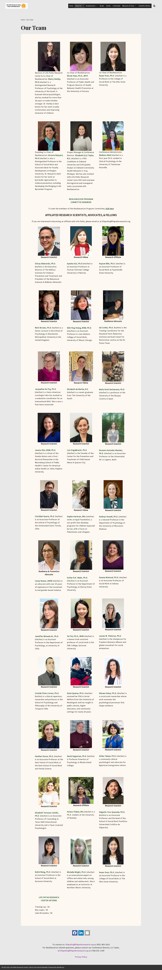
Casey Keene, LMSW (43, 581)
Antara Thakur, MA (75, 811)
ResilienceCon (90, 6)
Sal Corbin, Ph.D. (106, 327)
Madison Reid (105, 155)
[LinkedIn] (81, 933)
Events (108, 6)
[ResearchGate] (87, 933)
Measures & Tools (128, 6)
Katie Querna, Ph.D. (75, 693)
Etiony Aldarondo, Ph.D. (45, 263)
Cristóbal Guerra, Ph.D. (45, 516)
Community (116, 6)
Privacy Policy (81, 957)
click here (109, 208)
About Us (78, 6)
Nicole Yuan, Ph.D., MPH (77, 75)
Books (102, 6)
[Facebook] (74, 933)
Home (71, 6)
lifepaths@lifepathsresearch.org (79, 944)
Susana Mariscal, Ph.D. (109, 577)
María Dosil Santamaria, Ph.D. (112, 389)
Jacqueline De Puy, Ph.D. (45, 389)
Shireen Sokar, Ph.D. (107, 693)
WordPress (60, 967)
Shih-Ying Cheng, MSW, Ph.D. (79, 328)
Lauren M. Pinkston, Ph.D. (110, 636)
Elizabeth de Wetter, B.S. (78, 389)
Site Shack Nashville (40, 967)
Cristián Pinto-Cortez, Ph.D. (47, 693)
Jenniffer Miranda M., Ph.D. (47, 636)
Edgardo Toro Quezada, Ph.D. (112, 812)
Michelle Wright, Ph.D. (76, 872)
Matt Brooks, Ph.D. (43, 327)
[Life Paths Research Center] (17, 6)
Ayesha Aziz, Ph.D (74, 263)
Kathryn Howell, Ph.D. (108, 516)
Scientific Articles (144, 6)
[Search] (154, 6)
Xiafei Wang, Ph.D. (43, 872)
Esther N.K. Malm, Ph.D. (77, 577)
